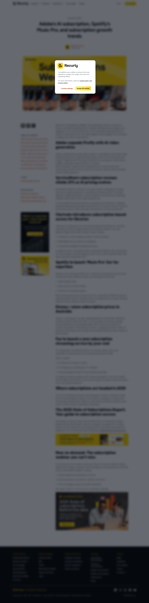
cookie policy (84, 81)
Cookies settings (67, 88)
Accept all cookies (83, 88)
